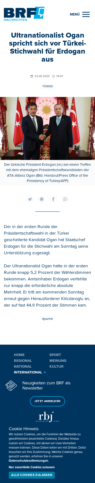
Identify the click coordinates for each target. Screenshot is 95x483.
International (28, 372)
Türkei (47, 86)
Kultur (56, 366)
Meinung (57, 360)
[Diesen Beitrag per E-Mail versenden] (30, 199)
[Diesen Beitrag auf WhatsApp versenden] (65, 199)
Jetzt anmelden (47, 401)
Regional (23, 360)
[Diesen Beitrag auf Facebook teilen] (53, 199)
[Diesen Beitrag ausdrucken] (42, 199)
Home (19, 355)
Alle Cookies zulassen (31, 475)
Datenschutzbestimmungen (28, 461)
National (23, 366)
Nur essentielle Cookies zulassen (32, 467)
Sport (55, 355)
